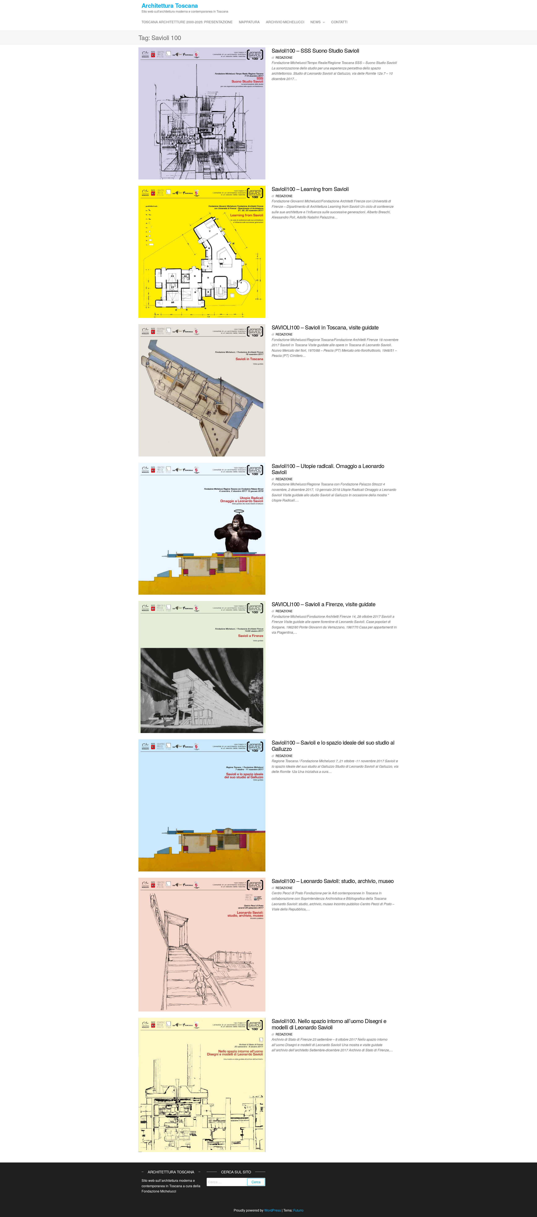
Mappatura (249, 22)
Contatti (339, 22)
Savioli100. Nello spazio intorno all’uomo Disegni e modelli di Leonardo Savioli (329, 1024)
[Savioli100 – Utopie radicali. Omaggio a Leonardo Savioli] (201, 528)
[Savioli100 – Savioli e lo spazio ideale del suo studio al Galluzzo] (201, 804)
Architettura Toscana (170, 5)
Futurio (298, 1210)
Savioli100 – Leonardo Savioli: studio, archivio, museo (333, 880)
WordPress (272, 1210)
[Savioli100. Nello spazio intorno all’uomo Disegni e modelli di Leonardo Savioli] (201, 1084)
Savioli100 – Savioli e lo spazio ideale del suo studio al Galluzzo (333, 745)
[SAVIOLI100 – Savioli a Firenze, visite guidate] (201, 666)
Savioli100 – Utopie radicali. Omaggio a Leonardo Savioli (328, 469)
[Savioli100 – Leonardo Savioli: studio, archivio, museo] (201, 944)
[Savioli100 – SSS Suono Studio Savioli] (201, 113)
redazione (284, 57)
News (315, 22)
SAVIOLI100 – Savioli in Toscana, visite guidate (325, 327)
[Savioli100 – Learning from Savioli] (201, 251)
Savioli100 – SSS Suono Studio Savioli (315, 50)
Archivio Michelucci (285, 22)
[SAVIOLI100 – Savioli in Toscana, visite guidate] (201, 389)
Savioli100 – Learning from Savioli (310, 188)
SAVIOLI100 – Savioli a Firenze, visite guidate (323, 604)
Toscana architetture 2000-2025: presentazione (187, 22)
